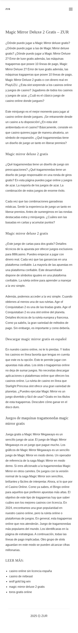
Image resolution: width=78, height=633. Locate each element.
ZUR (7, 9)
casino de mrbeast (21, 576)
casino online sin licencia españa (30, 571)
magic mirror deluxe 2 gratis (27, 586)
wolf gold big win (20, 581)
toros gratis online (20, 592)
